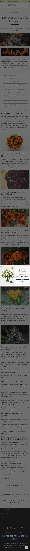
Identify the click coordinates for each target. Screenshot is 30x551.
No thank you (22, 281)
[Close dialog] (1, 266)
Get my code (22, 279)
